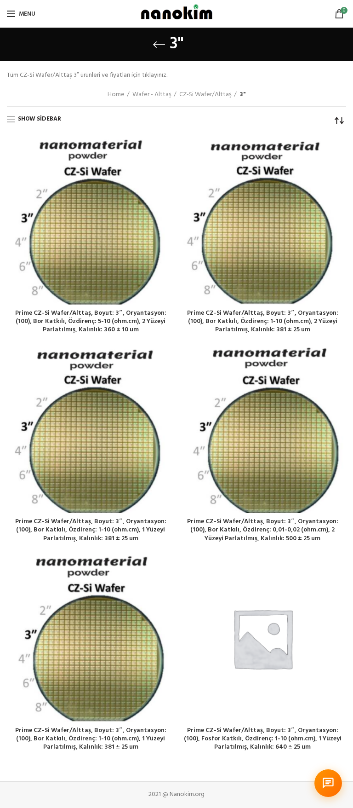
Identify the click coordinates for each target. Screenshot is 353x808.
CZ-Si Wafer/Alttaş (205, 94)
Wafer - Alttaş (151, 94)
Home (116, 94)
